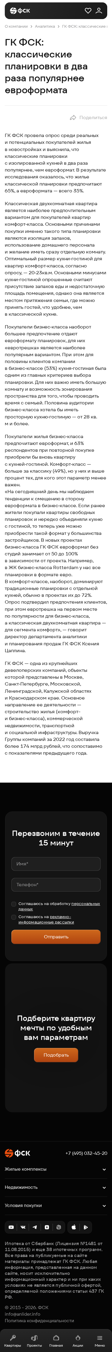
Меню (100, 1345)
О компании (16, 26)
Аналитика (45, 26)
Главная (56, 1345)
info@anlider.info (22, 1314)
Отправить (56, 937)
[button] (88, 117)
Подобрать (56, 1055)
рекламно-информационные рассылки (46, 919)
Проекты (34, 1345)
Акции (78, 1345)
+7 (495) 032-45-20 (86, 1153)
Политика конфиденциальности (39, 1320)
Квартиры (12, 1345)
